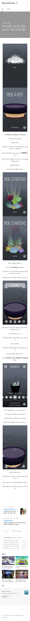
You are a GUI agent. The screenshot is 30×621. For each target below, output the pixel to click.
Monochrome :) (9, 3)
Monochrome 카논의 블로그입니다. (10, 593)
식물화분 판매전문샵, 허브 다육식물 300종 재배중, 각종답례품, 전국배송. (14, 523)
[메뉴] (27, 3)
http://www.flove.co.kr (9, 518)
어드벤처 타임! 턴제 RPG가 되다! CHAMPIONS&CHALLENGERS (11, 543)
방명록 (8, 9)
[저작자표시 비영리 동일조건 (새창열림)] (19, 531)
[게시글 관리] (8, 531)
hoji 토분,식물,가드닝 (9, 509)
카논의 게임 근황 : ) (8, 537)
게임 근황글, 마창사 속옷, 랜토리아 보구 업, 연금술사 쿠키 (11, 547)
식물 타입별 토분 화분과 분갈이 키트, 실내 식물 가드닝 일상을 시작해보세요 (10, 512)
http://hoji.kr (6, 507)
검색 (23, 3)
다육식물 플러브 (8, 520)
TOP (27, 616)
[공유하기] (6, 531)
